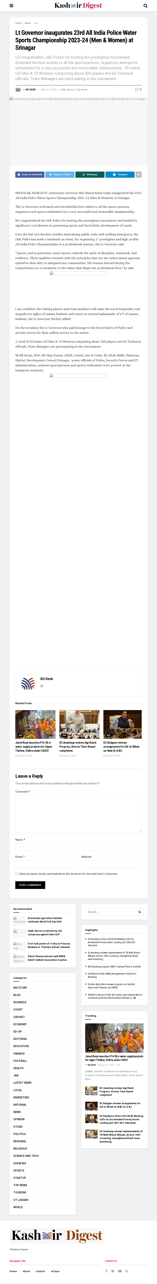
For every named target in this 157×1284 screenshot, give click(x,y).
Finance (19, 1053)
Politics (19, 1134)
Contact (40, 1271)
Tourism (19, 1192)
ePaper (55, 1271)
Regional (19, 1141)
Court (18, 1009)
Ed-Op (17, 1031)
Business (19, 1002)
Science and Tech (26, 1155)
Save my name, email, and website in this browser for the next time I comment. (68, 873)
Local (17, 1090)
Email (20, 856)
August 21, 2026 (24, 756)
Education (21, 1046)
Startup (19, 1177)
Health (18, 1068)
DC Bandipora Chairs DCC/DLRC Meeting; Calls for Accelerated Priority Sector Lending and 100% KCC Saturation (111, 942)
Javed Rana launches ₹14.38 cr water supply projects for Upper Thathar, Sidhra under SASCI (33, 746)
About (26, 1271)
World (18, 1207)
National (20, 1104)
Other (17, 1126)
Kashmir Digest (19, 1249)
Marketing (21, 1097)
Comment (22, 791)
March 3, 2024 (48, 89)
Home (18, 23)
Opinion (19, 1119)
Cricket (19, 1017)
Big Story (20, 987)
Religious (20, 1148)
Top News (81, 89)
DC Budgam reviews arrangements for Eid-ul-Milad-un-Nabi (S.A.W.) (121, 746)
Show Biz (19, 1163)
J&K (36, 23)
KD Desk (31, 89)
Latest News (22, 1082)
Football (20, 1060)
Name (20, 839)
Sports (71, 89)
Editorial (20, 1038)
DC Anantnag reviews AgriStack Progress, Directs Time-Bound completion (77, 746)
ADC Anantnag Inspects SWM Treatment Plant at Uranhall (114, 966)
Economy (20, 1024)
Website (86, 856)
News (28, 23)
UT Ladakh (20, 1199)
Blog (16, 995)
